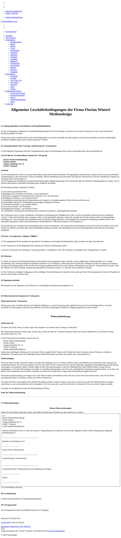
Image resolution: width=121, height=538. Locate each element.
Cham (12, 48)
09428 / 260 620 (12, 13)
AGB (21, 526)
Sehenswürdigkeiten (18, 100)
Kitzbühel (14, 76)
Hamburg (13, 55)
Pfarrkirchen (15, 63)
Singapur (13, 85)
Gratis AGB (5, 522)
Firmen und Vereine (17, 93)
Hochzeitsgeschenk (17, 95)
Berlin (12, 44)
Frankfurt (13, 53)
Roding (13, 68)
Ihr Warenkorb (11, 32)
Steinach (13, 70)
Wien (12, 87)
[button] (10, 40)
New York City (16, 80)
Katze (12, 102)
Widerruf (27, 526)
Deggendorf (14, 51)
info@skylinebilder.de (14, 11)
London (13, 78)
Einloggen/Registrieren (14, 17)
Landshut (13, 59)
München (13, 61)
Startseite (9, 36)
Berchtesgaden (15, 42)
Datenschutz (14, 526)
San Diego (14, 83)
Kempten (13, 57)
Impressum (5, 526)
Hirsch (12, 97)
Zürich (12, 89)
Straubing (14, 72)
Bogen (12, 46)
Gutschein (9, 104)
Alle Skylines (11, 38)
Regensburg (14, 65)
